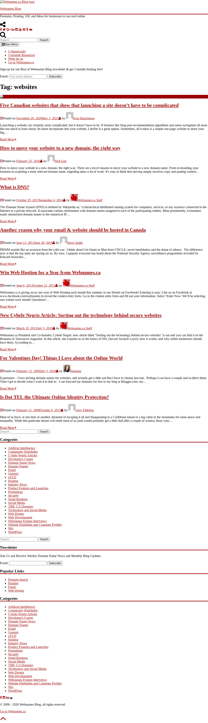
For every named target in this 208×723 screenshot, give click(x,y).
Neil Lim (60, 161)
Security (13, 495)
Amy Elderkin (85, 410)
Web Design (16, 513)
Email (12, 470)
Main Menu (11, 44)
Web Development (20, 517)
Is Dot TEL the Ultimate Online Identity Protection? (54, 397)
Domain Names (18, 466)
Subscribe (55, 76)
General (13, 473)
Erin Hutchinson (83, 118)
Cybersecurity (17, 51)
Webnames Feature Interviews (27, 521)
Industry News (17, 484)
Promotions (15, 492)
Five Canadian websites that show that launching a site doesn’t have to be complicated (89, 105)
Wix (10, 528)
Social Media (16, 502)
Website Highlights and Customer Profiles (35, 524)
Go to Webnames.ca (21, 62)
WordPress (15, 532)
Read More (7, 139)
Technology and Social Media (27, 510)
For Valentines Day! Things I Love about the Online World (61, 358)
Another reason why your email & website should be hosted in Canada (73, 229)
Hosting (13, 481)
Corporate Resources (21, 55)
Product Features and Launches (28, 488)
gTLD (12, 477)
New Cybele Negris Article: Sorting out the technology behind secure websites (80, 315)
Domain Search (18, 579)
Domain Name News (21, 462)
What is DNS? (14, 187)
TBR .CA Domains (20, 506)
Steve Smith (75, 242)
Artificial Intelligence (21, 448)
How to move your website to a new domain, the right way (60, 148)
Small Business (18, 499)
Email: (4, 76)
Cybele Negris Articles (22, 455)
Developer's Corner (20, 459)
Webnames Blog (10, 8)
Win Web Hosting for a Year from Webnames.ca (50, 272)
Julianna (76, 371)
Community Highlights (23, 451)
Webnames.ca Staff (90, 200)
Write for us (15, 58)
